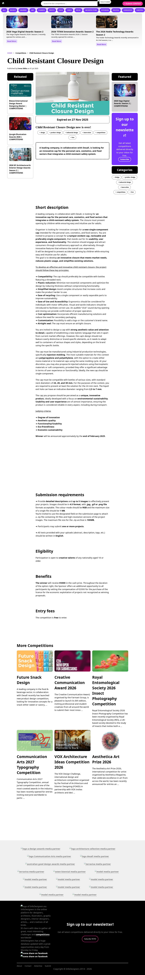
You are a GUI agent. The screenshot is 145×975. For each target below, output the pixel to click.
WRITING (139, 10)
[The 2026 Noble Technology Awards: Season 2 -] (106, 23)
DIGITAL (116, 10)
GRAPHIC (23, 10)
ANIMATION (127, 10)
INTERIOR (105, 10)
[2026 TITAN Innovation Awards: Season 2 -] (61, 23)
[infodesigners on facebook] (34, 953)
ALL (4, 10)
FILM (61, 10)
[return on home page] (16, 3)
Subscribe (124, 159)
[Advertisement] (72, 177)
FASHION (41, 10)
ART (32, 10)
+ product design (55, 132)
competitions (43, 934)
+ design (42, 132)
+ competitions (100, 132)
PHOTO (51, 10)
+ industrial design (71, 132)
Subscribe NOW (90, 939)
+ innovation (86, 132)
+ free (72, 137)
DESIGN (13, 10)
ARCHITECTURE (91, 10)
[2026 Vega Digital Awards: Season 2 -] (17, 23)
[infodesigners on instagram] (34, 956)
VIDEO (69, 10)
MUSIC (78, 10)
